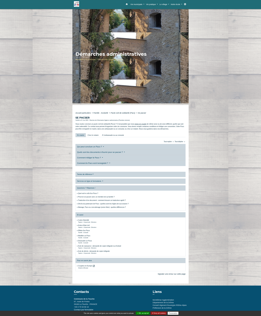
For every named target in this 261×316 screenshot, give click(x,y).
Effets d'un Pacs (84, 230)
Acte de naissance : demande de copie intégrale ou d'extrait (99, 246)
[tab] (80, 135)
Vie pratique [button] (151, 4)
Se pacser (142, 113)
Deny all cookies (159, 313)
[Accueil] (86, 4)
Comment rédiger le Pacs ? (89, 158)
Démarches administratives (109, 59)
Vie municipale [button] (136, 4)
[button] (127, 4)
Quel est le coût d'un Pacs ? (88, 193)
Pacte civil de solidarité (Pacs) (123, 113)
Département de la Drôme (163, 303)
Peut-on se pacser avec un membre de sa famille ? (96, 197)
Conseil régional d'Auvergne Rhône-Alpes (170, 305)
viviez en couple (140, 124)
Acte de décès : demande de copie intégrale (94, 251)
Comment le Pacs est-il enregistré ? (93, 163)
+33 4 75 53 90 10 (81, 307)
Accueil (79, 59)
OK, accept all (143, 313)
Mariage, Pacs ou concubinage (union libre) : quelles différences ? (102, 207)
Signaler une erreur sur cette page (172, 274)
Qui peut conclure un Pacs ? (89, 147)
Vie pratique (90, 59)
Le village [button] (163, 4)
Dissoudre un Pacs (85, 241)
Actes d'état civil (84, 225)
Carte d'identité (83, 220)
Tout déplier (180, 141)
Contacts (81, 292)
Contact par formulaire (83, 310)
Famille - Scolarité (101, 113)
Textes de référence (84, 174)
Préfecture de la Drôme (162, 308)
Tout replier (169, 141)
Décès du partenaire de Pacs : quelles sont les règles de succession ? (103, 204)
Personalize (173, 313)
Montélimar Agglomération (163, 300)
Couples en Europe (86, 266)
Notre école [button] (176, 4)
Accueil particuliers (83, 113)
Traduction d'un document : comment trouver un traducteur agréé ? (102, 200)
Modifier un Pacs (84, 236)
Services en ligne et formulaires (89, 181)
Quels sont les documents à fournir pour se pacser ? (100, 152)
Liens (157, 292)
